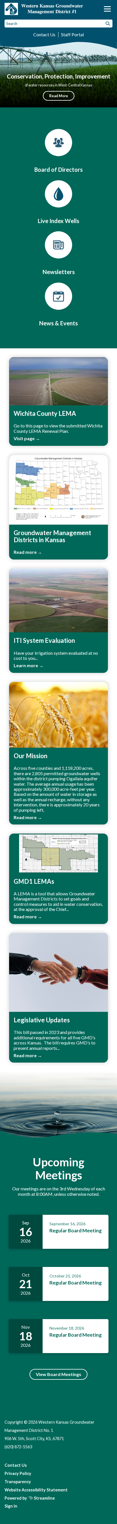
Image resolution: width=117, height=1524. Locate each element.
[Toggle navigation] (107, 9)
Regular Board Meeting (75, 1230)
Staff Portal (72, 34)
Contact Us (44, 34)
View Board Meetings (58, 1374)
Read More (58, 96)
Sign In (11, 1506)
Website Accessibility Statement (36, 1489)
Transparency (18, 1481)
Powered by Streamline (30, 1498)
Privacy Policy (18, 1473)
